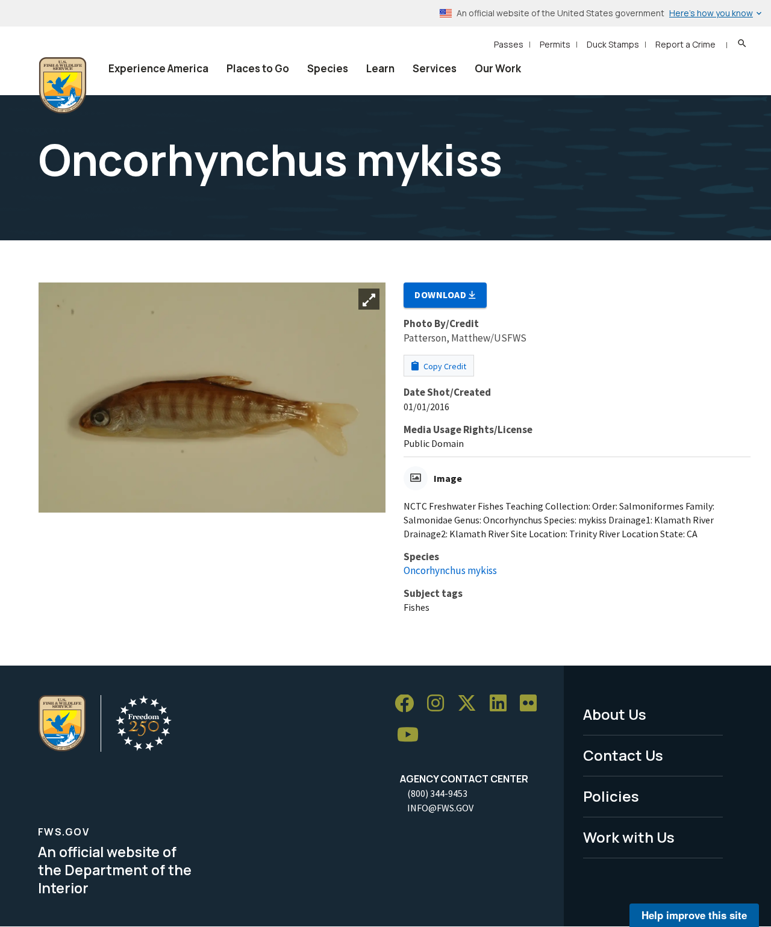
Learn (380, 68)
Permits (555, 44)
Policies (611, 796)
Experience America (158, 68)
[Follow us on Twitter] (471, 703)
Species (327, 68)
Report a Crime (685, 44)
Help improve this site (694, 915)
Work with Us (629, 837)
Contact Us (623, 755)
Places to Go (257, 68)
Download (441, 295)
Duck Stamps (613, 44)
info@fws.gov (440, 808)
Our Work (498, 68)
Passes (508, 44)
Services (435, 68)
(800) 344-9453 (437, 793)
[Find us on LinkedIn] (502, 703)
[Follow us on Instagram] (439, 703)
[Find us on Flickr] (532, 703)
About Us (614, 714)
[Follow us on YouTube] (412, 735)
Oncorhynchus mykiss (450, 570)
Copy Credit (444, 366)
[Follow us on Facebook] (408, 703)
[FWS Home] (63, 85)
